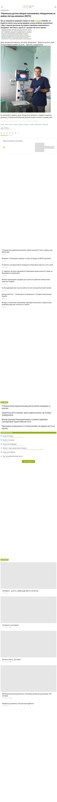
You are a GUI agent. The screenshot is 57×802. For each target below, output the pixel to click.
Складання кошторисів (10, 625)
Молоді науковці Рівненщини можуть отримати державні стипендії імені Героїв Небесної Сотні (25, 420)
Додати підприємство (28, 461)
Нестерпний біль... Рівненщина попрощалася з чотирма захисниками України (26, 295)
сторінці (37, 21)
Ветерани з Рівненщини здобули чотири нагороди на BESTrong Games (26, 258)
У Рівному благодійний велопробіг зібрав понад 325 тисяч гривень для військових (27, 251)
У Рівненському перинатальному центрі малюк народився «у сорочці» (26, 407)
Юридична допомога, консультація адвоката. (18, 704)
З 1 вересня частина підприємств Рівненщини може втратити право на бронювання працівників (27, 272)
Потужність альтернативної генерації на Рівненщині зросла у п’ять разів (27, 265)
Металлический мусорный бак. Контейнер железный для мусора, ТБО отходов (27, 695)
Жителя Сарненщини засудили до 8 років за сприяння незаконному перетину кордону (26, 280)
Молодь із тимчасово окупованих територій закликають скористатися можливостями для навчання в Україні (27, 303)
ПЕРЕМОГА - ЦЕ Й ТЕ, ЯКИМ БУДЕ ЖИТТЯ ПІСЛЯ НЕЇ (20, 591)
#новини (2, 124)
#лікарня (20, 124)
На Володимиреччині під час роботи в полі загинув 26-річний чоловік (26, 288)
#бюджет (32, 124)
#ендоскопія (45, 124)
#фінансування (38, 124)
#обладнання (26, 124)
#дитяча (11, 124)
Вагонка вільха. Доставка (11, 659)
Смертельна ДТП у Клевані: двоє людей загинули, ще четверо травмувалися (26, 414)
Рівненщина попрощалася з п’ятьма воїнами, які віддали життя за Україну (28, 427)
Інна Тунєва (6, 128)
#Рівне (6, 124)
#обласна (15, 124)
